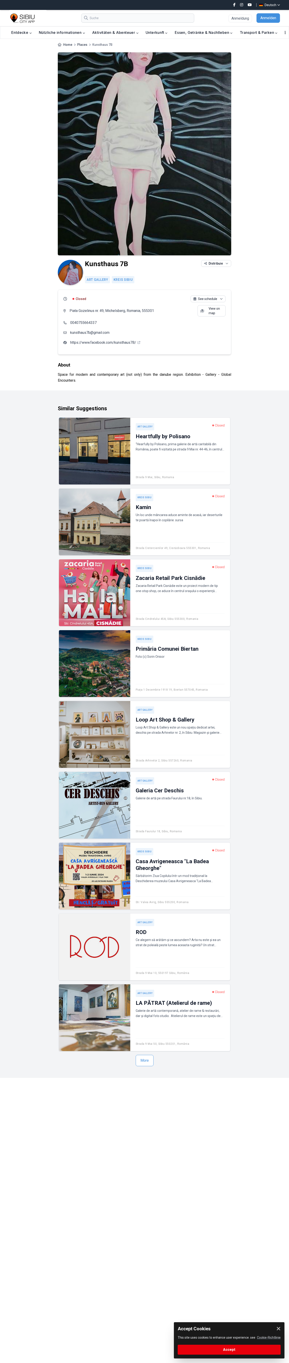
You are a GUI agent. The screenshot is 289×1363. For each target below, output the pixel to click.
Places (82, 44)
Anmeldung (240, 18)
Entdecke (20, 32)
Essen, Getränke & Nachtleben (202, 32)
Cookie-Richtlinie (269, 1337)
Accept (229, 1349)
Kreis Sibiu (123, 279)
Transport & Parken (257, 32)
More (144, 1060)
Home (67, 44)
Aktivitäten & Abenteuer (114, 32)
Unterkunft (155, 32)
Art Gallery (97, 279)
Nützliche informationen (61, 32)
